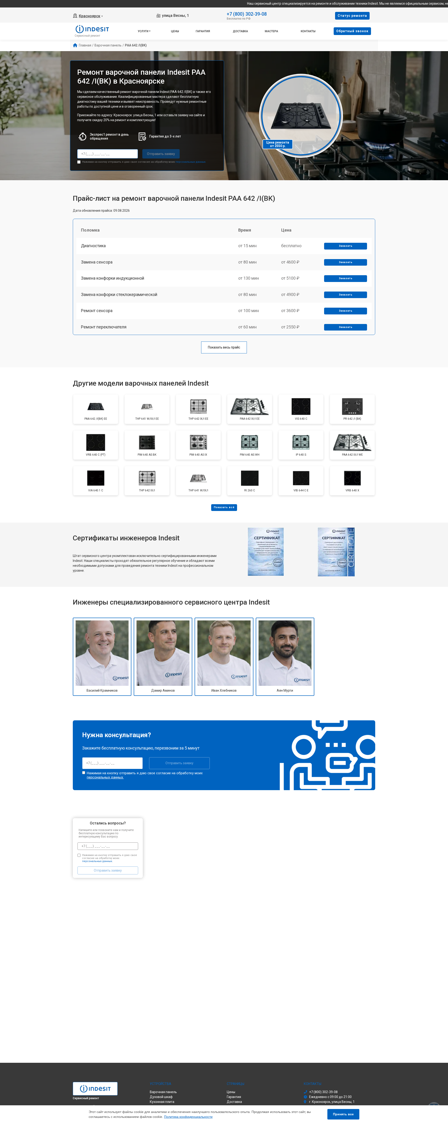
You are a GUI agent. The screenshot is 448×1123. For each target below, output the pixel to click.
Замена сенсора (96, 262)
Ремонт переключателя (103, 326)
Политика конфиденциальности (188, 1117)
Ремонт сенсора (96, 310)
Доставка (240, 31)
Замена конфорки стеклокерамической (119, 294)
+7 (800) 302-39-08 (247, 13)
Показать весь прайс (224, 347)
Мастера (271, 31)
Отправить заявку (161, 154)
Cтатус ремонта (352, 16)
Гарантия (203, 31)
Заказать (346, 245)
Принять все (343, 1114)
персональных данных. (190, 161)
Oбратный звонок (352, 31)
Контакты (308, 31)
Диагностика (93, 245)
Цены (175, 31)
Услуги (143, 31)
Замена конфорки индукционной (112, 278)
